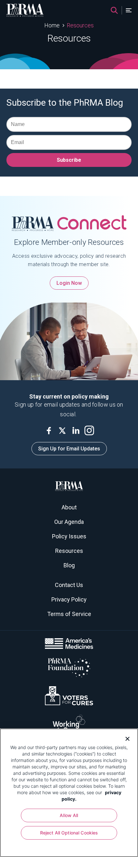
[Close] (125, 738)
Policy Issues (69, 536)
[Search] (114, 10)
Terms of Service (69, 614)
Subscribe (69, 160)
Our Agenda (69, 521)
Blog (69, 565)
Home (52, 25)
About (69, 507)
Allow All (69, 815)
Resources (80, 25)
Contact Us (69, 585)
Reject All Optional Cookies (69, 832)
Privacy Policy (69, 599)
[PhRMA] (25, 10)
